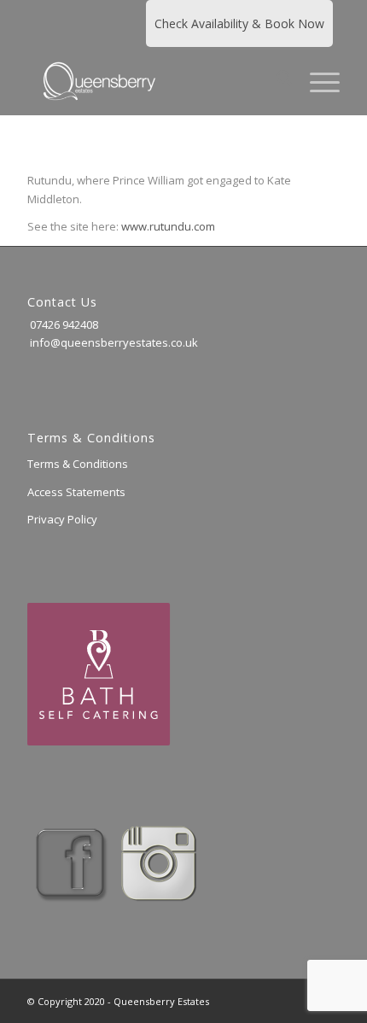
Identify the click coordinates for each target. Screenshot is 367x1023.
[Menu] (316, 81)
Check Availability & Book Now (239, 23)
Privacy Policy (62, 519)
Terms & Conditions (77, 463)
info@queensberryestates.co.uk (112, 342)
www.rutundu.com (168, 226)
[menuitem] (276, 81)
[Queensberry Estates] (152, 81)
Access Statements (76, 492)
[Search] (276, 81)
